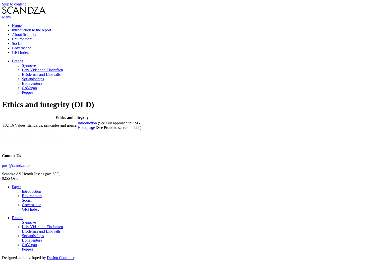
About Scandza (24, 34)
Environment (22, 39)
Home (17, 25)
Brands (17, 61)
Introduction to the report (31, 30)
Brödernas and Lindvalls (41, 74)
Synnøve (29, 65)
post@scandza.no (16, 165)
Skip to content (14, 4)
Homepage (86, 127)
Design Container (60, 258)
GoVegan (29, 88)
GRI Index (20, 52)
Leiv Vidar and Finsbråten (42, 70)
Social (17, 43)
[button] (6, 17)
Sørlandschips (33, 79)
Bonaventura (32, 83)
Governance (21, 48)
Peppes (27, 92)
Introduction (88, 123)
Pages (16, 187)
